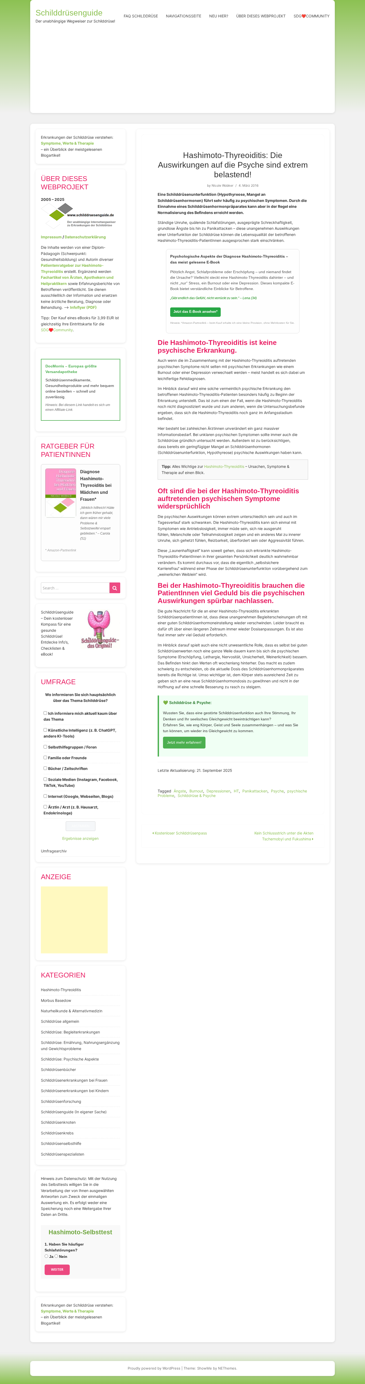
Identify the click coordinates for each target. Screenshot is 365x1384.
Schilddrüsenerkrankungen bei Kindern (75, 1090)
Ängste (180, 791)
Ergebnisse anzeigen (80, 838)
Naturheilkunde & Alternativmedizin (71, 1011)
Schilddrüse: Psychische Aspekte (70, 1059)
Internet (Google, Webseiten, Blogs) (81, 796)
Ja (50, 1256)
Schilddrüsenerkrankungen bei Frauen (74, 1080)
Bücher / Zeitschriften (68, 768)
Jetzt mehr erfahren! (184, 742)
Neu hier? (218, 16)
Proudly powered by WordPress (154, 1368)
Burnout (196, 791)
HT (236, 791)
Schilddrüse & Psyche (197, 795)
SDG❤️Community (311, 16)
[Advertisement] (182, 67)
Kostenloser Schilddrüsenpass (180, 833)
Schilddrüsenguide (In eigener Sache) (74, 1112)
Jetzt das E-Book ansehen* (195, 312)
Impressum (51, 237)
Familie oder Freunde (67, 757)
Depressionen (218, 791)
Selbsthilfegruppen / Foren (72, 747)
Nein (62, 1256)
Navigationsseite (183, 16)
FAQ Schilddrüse (141, 16)
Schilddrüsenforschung (61, 1101)
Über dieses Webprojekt (261, 16)
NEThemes (227, 1368)
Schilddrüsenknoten (58, 1122)
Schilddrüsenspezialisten (62, 1154)
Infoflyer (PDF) (83, 307)
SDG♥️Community (57, 330)
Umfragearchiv (54, 851)
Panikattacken (254, 791)
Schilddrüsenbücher (58, 1069)
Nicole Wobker (222, 185)
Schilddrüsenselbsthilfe (61, 1143)
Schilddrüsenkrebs (57, 1133)
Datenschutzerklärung (85, 237)
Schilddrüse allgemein (60, 1021)
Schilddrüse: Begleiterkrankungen (70, 1032)
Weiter (57, 1269)
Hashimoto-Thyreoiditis (224, 466)
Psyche (277, 791)
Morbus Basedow (56, 1000)
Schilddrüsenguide (69, 12)
